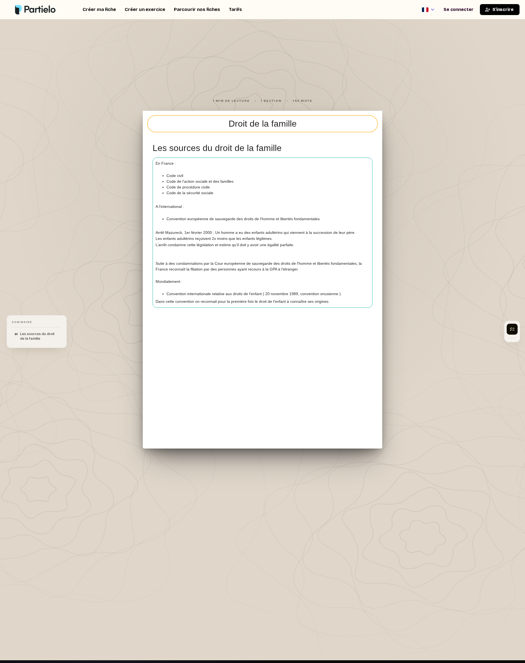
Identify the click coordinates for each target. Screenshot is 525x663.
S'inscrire (503, 9)
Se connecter (459, 9)
